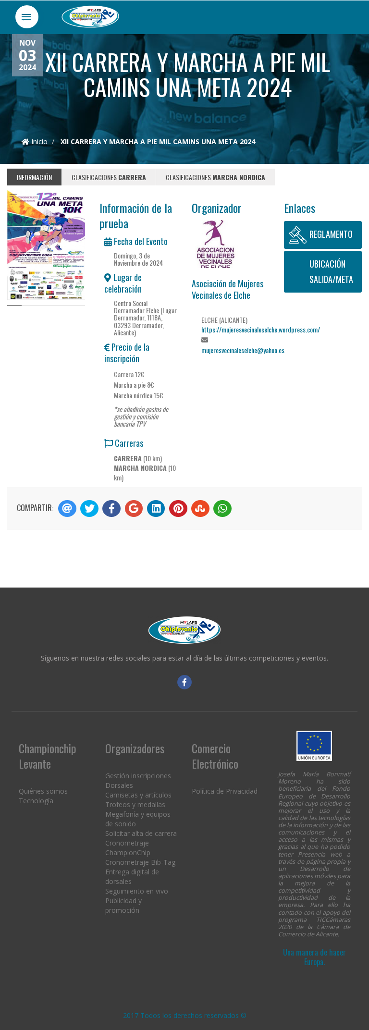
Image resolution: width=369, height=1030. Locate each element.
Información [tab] (34, 177)
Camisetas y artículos (138, 794)
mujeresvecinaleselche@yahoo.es (242, 350)
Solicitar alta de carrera (141, 833)
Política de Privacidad (225, 791)
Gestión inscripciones (138, 775)
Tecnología (36, 800)
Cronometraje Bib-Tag (140, 862)
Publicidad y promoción (123, 905)
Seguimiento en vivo (136, 890)
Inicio (38, 141)
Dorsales (119, 785)
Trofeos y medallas (135, 804)
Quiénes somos (43, 791)
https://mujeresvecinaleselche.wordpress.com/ (260, 329)
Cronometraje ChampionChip (127, 847)
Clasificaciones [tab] (109, 177)
